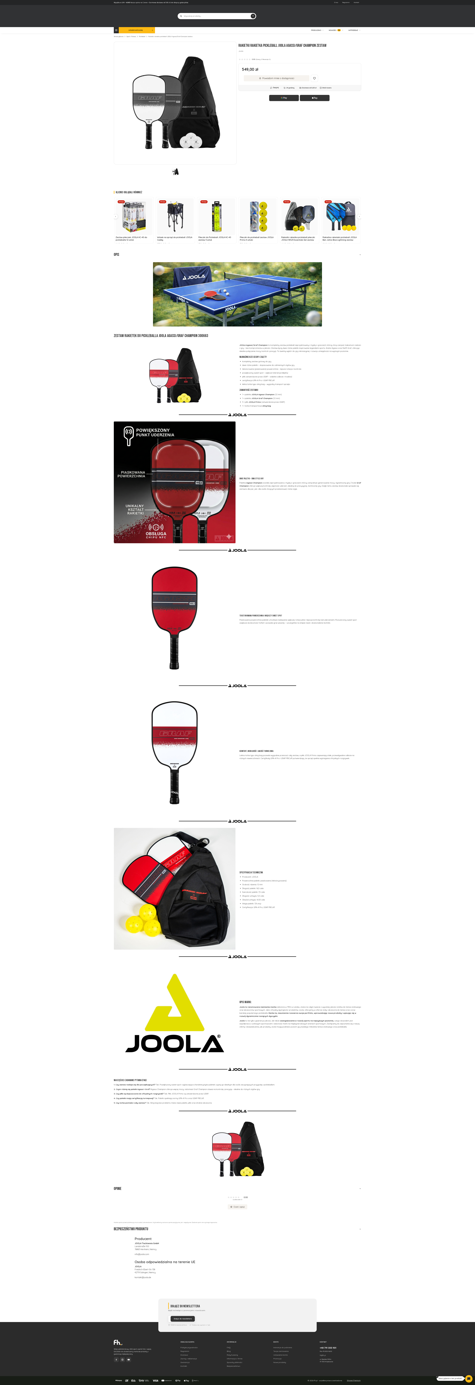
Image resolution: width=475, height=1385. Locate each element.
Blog (229, 1351)
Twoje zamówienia (281, 1351)
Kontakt (356, 2)
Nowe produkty (279, 1362)
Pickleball (142, 36)
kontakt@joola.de (143, 1277)
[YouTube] (128, 1359)
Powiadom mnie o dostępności (278, 78)
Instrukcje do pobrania (282, 1347)
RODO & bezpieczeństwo (179, 1325)
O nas (336, 2)
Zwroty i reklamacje (188, 1359)
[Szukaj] (181, 16)
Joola (240, 51)
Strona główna (118, 36)
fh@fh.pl (323, 1355)
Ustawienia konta (280, 1355)
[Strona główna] (123, 16)
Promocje (277, 1359)
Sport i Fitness (131, 36)
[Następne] (359, 216)
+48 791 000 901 (328, 1347)
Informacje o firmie (234, 1359)
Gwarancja (185, 1362)
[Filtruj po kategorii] (253, 16)
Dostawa (184, 1355)
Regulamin (346, 2)
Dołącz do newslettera (183, 1319)
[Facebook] (116, 1359)
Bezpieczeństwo (233, 1366)
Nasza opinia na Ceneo (139, 2)
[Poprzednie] (115, 216)
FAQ (228, 1347)
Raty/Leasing (232, 1355)
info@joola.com (142, 1254)
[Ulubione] (358, 16)
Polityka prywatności (189, 1347)
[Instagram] (122, 1359)
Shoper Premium (354, 1380)
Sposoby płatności (234, 1362)
